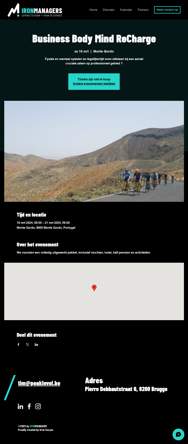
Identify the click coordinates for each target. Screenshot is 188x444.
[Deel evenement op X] (27, 344)
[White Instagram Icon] (38, 406)
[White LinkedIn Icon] (20, 406)
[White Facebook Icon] (29, 406)
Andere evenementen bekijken (94, 83)
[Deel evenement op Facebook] (18, 344)
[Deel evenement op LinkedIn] (36, 344)
